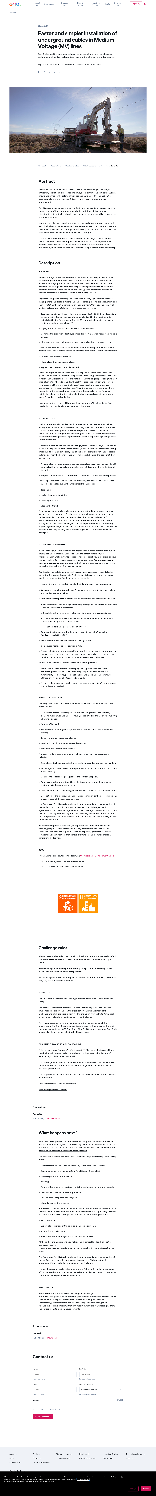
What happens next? (92, 166)
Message (37, 1400)
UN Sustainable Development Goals (97, 856)
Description (56, 166)
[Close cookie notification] (153, 1474)
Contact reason (86, 1384)
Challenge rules (72, 166)
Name (35, 1369)
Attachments (112, 166)
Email (35, 1384)
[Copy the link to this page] (60, 72)
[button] (38, 72)
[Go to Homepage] (15, 4)
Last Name (84, 1369)
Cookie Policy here (83, 1479)
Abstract (42, 166)
